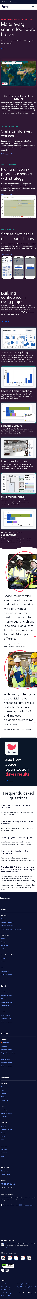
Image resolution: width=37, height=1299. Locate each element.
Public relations (5, 1174)
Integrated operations (8, 926)
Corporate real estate (8, 1053)
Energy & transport (7, 1002)
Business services (6, 995)
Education (4, 999)
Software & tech (6, 1019)
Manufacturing (5, 1015)
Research (4, 1153)
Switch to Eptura (6, 975)
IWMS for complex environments (11, 929)
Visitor (3, 949)
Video (3, 1156)
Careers (3, 1093)
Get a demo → (6, 154)
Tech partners (5, 1059)
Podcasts (4, 1149)
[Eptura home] (8, 6)
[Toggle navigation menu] (33, 6)
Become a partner (6, 1063)
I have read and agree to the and (18, 1205)
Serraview (4, 962)
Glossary (4, 1116)
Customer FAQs (6, 1296)
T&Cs (20, 1205)
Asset (3, 939)
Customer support (6, 1113)
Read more (7, 2)
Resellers (4, 1046)
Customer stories (6, 1130)
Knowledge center (6, 1110)
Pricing (3, 1097)
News (2, 1090)
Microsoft (6, 1042)
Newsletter (4, 1100)
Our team (4, 1087)
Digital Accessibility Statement (26, 1287)
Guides (3, 1136)
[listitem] (2, 1184)
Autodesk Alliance (6, 1049)
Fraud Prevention (6, 1290)
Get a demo (5, 49)
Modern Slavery (6, 1293)
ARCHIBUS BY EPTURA (8, 19)
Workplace (4, 945)
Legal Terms (5, 1284)
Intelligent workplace (7, 922)
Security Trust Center (23, 1284)
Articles (3, 1126)
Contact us (4, 1171)
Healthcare (4, 1012)
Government (5, 1006)
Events (3, 1133)
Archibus (3, 958)
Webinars (4, 1146)
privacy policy (29, 1205)
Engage (3, 942)
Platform (4, 919)
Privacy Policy (5, 1287)
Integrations (5, 971)
